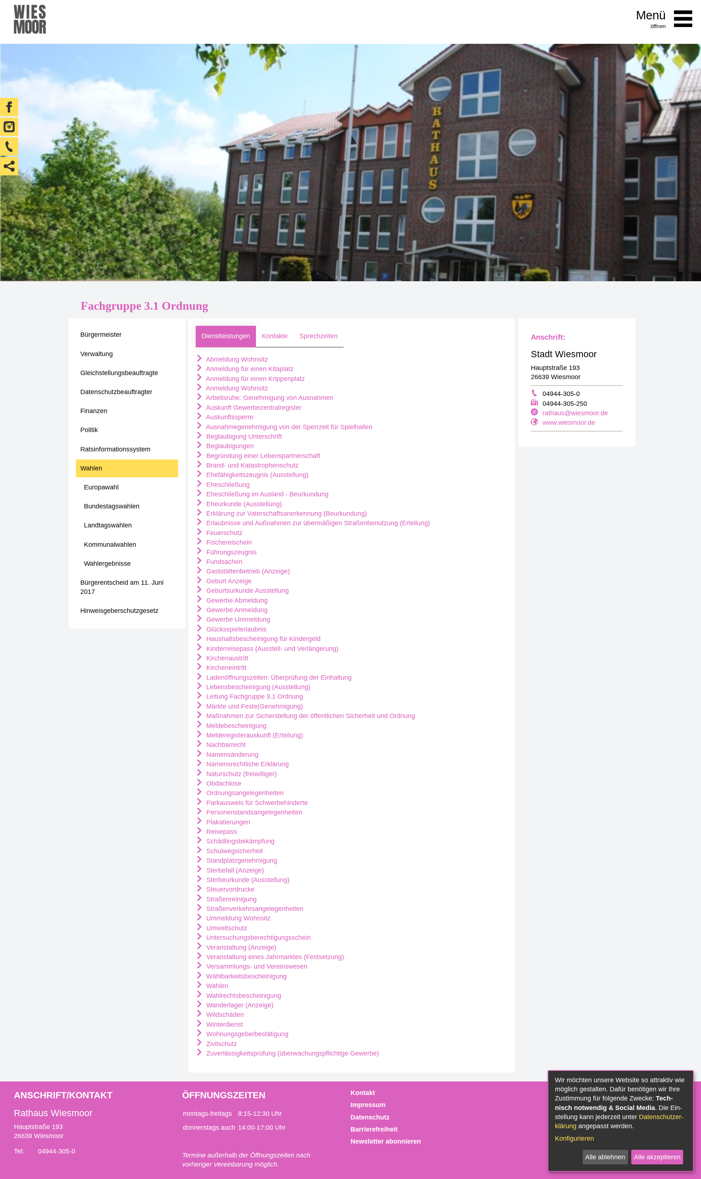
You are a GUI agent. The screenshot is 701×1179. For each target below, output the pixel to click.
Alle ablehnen (605, 1157)
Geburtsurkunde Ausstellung (246, 590)
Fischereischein (228, 542)
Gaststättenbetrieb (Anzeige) (247, 571)
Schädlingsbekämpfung (239, 841)
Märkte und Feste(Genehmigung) (253, 706)
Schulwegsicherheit (233, 851)
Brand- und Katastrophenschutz (251, 465)
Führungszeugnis (230, 552)
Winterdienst (223, 1024)
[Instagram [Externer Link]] (9, 127)
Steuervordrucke (229, 889)
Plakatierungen (227, 822)
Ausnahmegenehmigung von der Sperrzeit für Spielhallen (288, 427)
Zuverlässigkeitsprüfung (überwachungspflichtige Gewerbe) (291, 1053)
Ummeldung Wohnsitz (237, 918)
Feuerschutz (223, 533)
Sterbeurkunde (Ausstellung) (247, 880)
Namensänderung (231, 754)
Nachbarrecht (225, 744)
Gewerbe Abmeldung (236, 600)
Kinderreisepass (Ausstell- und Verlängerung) (271, 648)
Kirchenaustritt (226, 658)
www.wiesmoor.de (569, 422)
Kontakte (275, 336)
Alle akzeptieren (657, 1157)
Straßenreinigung (230, 899)
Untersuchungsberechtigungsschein (257, 937)
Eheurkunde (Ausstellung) (243, 504)
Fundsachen (223, 561)
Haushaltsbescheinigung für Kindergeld (262, 638)
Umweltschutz (225, 928)
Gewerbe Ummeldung (237, 619)
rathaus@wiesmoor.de (575, 413)
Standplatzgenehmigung (240, 860)
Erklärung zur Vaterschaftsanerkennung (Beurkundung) (285, 513)
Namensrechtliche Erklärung (246, 764)
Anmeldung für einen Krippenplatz (254, 378)
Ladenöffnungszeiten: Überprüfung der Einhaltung (278, 677)
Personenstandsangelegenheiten (253, 812)
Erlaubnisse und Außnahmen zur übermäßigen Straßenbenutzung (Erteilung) (317, 523)
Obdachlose (222, 783)
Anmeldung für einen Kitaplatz (249, 369)
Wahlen (216, 985)
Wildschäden (224, 1014)
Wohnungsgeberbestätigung (246, 1034)
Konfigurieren (574, 1138)
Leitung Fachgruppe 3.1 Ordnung (253, 696)
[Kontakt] (9, 146)
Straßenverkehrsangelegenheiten (253, 908)
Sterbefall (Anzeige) (234, 870)
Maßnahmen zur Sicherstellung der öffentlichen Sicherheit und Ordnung (309, 716)
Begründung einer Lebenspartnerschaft (262, 455)
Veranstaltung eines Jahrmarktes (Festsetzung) (274, 957)
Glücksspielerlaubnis (235, 629)
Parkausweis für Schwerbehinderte (256, 802)
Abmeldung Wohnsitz (236, 359)
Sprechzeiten (318, 336)
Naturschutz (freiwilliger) (240, 774)
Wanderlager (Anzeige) (238, 1005)
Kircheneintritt (225, 667)
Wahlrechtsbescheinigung (242, 995)
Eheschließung (227, 484)
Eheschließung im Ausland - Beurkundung (266, 494)
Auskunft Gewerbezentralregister (253, 407)
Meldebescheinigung (235, 725)
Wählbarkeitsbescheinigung (245, 976)
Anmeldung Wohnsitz (236, 388)
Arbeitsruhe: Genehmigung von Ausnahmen (268, 397)
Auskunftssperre (228, 417)
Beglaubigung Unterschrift (243, 436)
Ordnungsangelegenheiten (244, 793)
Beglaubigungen (229, 446)
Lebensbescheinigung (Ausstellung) (257, 687)
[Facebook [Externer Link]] (9, 107)
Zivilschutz (220, 1044)
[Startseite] (30, 22)
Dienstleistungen (226, 336)
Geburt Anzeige (228, 581)
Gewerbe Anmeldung (236, 610)
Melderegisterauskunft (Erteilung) (253, 735)
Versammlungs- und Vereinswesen (255, 966)
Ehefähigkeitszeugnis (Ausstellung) (256, 474)
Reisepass (220, 831)
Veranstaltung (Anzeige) (240, 947)
